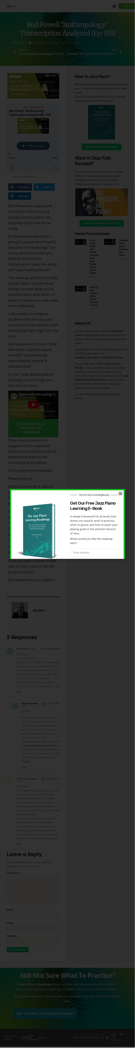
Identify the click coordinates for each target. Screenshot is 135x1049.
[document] (67, 524)
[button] (120, 493)
